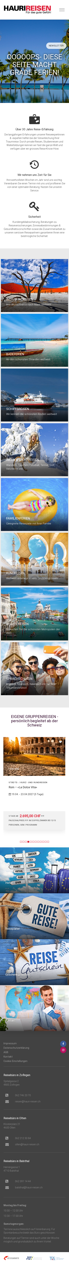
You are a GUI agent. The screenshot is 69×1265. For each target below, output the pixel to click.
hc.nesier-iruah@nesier (28, 1101)
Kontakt (8, 1056)
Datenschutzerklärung (16, 1047)
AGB (6, 1052)
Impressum (10, 1043)
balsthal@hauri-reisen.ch (29, 1187)
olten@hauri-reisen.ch (27, 1144)
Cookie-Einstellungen (15, 1061)
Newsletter (56, 45)
